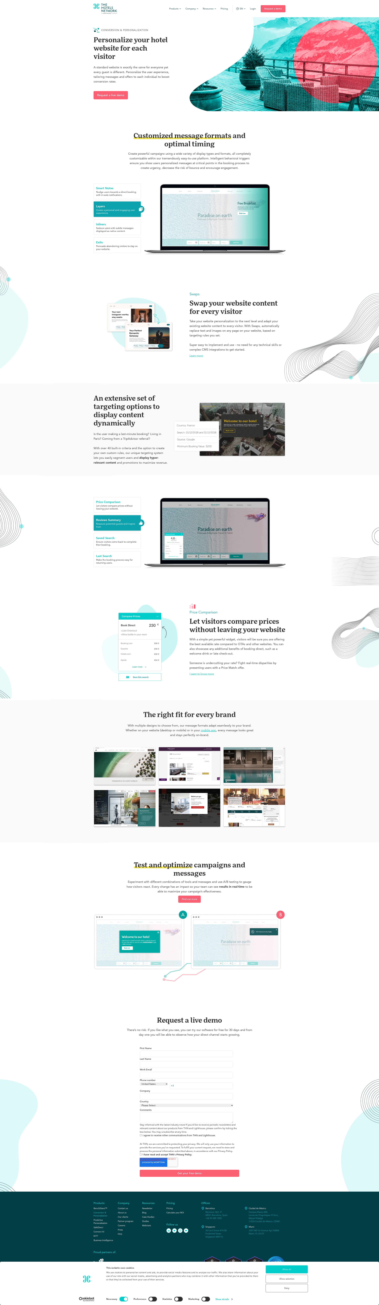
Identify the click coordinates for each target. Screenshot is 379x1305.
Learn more (196, 355)
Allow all (286, 1269)
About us (122, 1212)
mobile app (208, 730)
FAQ (120, 1234)
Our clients (123, 1217)
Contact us (123, 1208)
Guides (145, 1221)
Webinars (146, 1225)
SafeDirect (98, 1227)
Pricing (169, 1208)
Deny (286, 1288)
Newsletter (147, 1208)
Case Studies (148, 1217)
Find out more (189, 899)
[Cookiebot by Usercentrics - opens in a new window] (87, 1299)
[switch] (152, 1299)
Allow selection (286, 1278)
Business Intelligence (103, 1240)
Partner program (125, 1221)
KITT (96, 1236)
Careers (121, 1225)
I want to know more (202, 673)
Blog (144, 1212)
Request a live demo (110, 95)
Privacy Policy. (225, 1151)
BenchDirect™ (100, 1208)
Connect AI (99, 1231)
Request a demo (273, 8)
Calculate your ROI (175, 1212)
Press (120, 1229)
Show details (222, 1299)
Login (253, 8)
